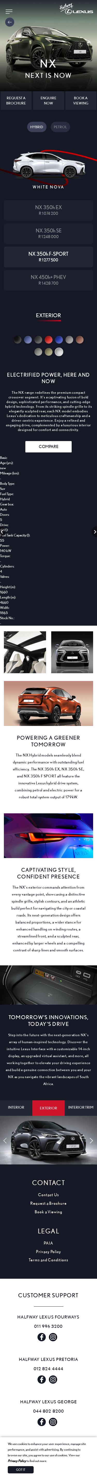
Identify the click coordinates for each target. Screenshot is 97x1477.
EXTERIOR (48, 1108)
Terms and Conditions (48, 1260)
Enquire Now (48, 100)
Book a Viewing (48, 1211)
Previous (2, 531)
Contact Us (48, 1194)
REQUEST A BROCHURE (16, 100)
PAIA (48, 1243)
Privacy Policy (17, 1461)
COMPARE (48, 446)
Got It (20, 1470)
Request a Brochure (48, 1203)
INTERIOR (16, 1107)
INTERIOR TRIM (80, 1107)
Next (94, 531)
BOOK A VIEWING (80, 100)
